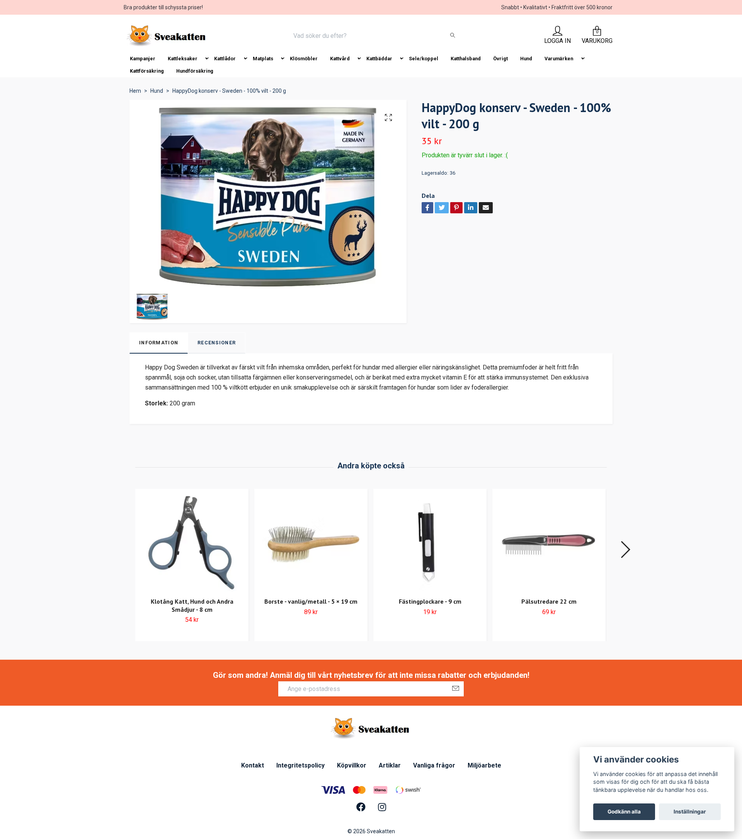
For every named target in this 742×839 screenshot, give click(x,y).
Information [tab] (158, 342)
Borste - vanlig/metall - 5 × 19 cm (310, 601)
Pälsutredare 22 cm (549, 601)
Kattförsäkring (147, 71)
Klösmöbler (304, 58)
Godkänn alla (624, 811)
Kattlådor (225, 58)
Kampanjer (142, 58)
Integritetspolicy (300, 765)
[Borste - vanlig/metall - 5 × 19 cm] (311, 542)
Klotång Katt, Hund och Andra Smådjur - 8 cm (192, 605)
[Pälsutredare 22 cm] (549, 542)
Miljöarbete (484, 765)
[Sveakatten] (167, 35)
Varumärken (559, 58)
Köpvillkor (351, 765)
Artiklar (390, 765)
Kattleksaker (182, 58)
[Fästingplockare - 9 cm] (430, 542)
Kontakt (252, 765)
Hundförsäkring (194, 71)
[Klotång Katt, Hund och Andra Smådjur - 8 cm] (192, 542)
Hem (135, 91)
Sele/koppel (423, 58)
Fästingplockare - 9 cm (430, 601)
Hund (526, 58)
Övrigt (500, 58)
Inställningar (690, 811)
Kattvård (340, 58)
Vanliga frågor (434, 765)
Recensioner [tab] (216, 342)
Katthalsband (466, 58)
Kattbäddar (379, 58)
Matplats (263, 58)
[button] (625, 549)
